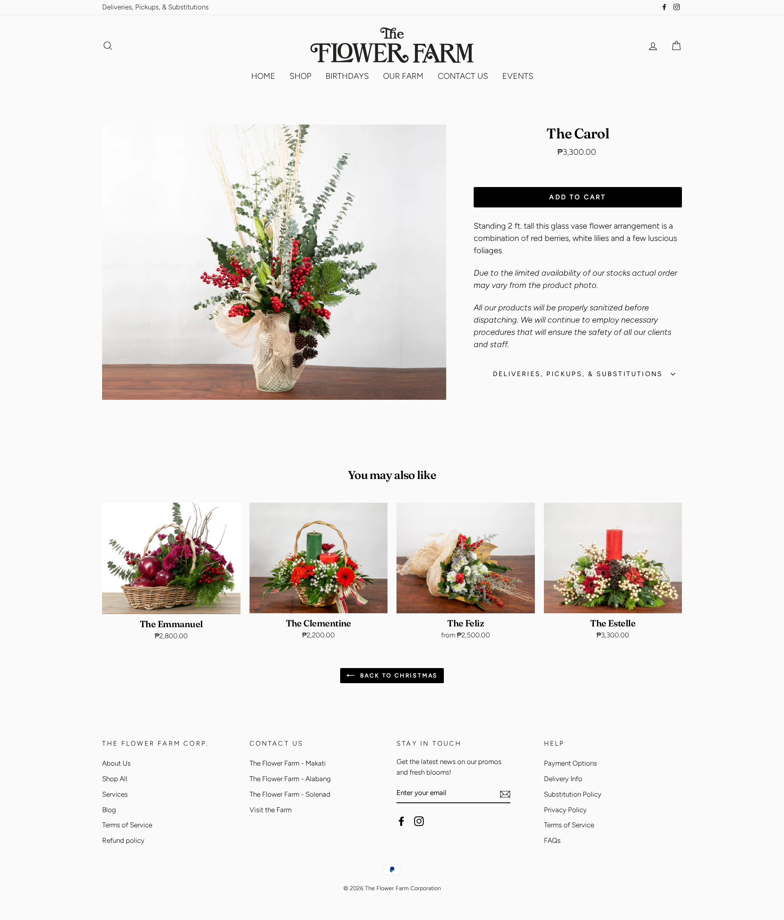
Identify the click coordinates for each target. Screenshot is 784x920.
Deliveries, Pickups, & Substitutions (155, 7)
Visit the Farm (270, 810)
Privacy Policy (565, 810)
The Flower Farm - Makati (287, 763)
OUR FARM (403, 76)
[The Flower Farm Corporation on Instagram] (419, 820)
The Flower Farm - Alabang (290, 779)
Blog (109, 810)
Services (115, 794)
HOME (263, 76)
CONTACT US (463, 76)
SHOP (300, 76)
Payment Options (570, 763)
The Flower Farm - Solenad (289, 794)
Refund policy (123, 840)
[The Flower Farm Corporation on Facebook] (401, 820)
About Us (116, 763)
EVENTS (517, 76)
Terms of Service (127, 825)
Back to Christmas (398, 675)
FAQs (552, 840)
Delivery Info (563, 779)
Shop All (114, 779)
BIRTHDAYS (347, 76)
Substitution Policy (572, 794)
